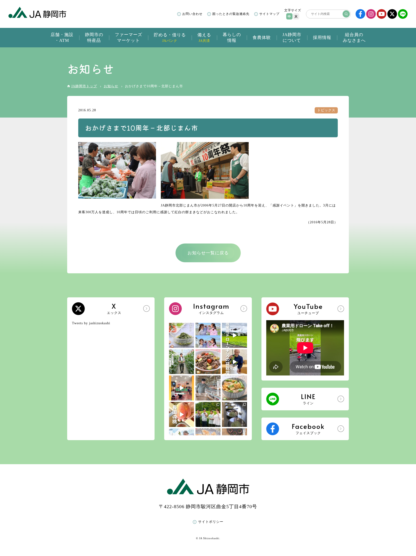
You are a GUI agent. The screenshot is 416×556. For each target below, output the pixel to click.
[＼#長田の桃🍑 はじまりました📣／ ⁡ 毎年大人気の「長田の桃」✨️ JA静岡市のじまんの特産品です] (181, 414)
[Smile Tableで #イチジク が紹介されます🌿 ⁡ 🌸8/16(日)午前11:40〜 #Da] (208, 335)
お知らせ (111, 86)
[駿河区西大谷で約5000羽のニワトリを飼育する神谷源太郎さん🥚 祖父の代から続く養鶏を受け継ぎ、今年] (208, 387)
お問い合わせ (192, 14)
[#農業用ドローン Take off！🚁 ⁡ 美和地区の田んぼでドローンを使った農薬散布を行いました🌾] (234, 335)
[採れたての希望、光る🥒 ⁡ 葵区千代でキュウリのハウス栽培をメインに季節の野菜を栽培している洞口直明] (181, 361)
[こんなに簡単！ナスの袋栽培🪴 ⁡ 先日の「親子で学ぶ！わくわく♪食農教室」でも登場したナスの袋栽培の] (234, 361)
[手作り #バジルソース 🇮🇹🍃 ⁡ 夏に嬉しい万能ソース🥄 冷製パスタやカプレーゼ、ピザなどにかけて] (181, 335)
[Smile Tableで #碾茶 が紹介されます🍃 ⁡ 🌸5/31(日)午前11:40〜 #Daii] (208, 414)
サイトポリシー (210, 522)
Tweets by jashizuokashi (91, 323)
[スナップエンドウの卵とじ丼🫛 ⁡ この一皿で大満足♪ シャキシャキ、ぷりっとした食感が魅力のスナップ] (234, 387)
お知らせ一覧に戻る (208, 252)
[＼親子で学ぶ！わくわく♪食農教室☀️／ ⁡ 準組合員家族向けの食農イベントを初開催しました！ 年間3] (181, 387)
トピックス (326, 110)
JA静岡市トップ (84, 86)
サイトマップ (269, 14)
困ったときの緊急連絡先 (230, 14)
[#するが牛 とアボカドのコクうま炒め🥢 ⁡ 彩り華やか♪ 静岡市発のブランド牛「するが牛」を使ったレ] (208, 361)
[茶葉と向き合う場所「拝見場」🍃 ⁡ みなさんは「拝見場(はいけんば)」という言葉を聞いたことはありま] (234, 414)
